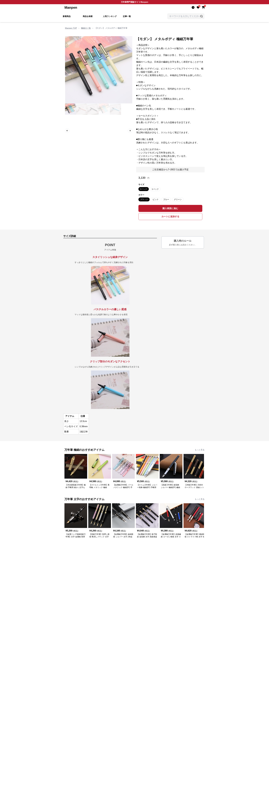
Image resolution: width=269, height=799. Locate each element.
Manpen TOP (71, 28)
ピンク (155, 199)
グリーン (178, 199)
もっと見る (200, 450)
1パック (155, 189)
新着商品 (67, 16)
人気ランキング (110, 16)
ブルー (166, 199)
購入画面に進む (170, 208)
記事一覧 (127, 16)
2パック (143, 189)
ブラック (144, 199)
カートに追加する (170, 216)
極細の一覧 (86, 28)
